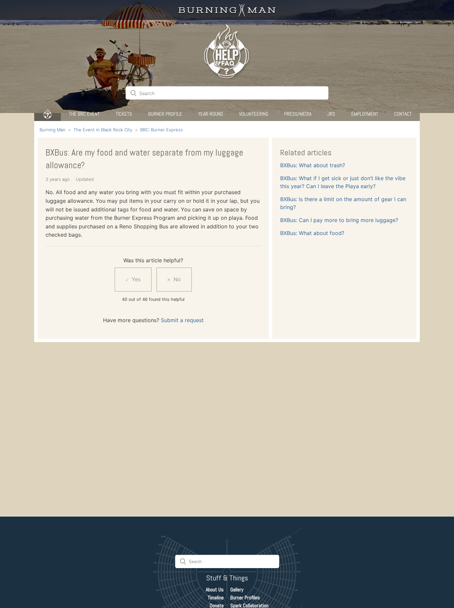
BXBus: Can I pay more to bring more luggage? (339, 220)
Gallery (236, 589)
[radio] (133, 280)
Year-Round (210, 113)
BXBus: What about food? (312, 233)
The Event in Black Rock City (102, 129)
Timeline (216, 597)
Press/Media (297, 113)
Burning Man (52, 129)
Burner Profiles (245, 597)
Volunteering (253, 113)
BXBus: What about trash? (312, 165)
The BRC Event (84, 113)
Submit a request (182, 320)
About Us (215, 589)
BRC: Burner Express (161, 129)
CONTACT (403, 113)
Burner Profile (165, 113)
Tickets (124, 113)
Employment (364, 113)
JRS (331, 113)
